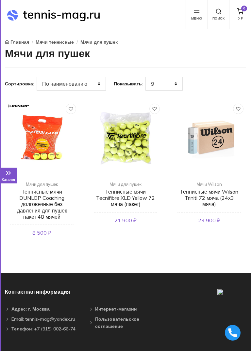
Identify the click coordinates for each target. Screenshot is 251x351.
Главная (19, 42)
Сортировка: (19, 84)
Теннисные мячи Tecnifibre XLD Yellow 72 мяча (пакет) (125, 197)
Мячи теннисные (55, 42)
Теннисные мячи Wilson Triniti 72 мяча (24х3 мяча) (209, 197)
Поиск (218, 18)
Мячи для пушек (99, 42)
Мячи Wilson (209, 184)
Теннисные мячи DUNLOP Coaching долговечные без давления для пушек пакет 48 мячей (42, 204)
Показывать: (128, 84)
